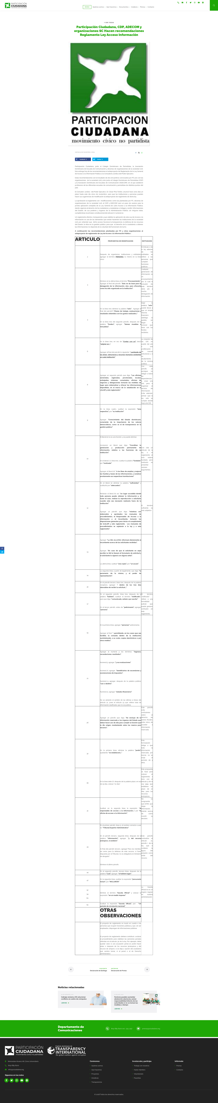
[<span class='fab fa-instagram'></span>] (194, 2)
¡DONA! (87, 7)
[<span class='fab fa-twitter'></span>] (190, 2)
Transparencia (96, 1082)
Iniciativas (95, 1078)
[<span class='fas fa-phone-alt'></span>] (178, 2)
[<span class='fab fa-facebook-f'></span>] (186, 2)
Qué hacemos (111, 7)
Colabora (134, 7)
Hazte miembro (139, 1070)
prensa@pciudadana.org (151, 1029)
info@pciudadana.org (16, 1069)
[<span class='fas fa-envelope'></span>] (182, 2)
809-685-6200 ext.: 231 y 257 (121, 1029)
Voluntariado (138, 1074)
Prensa (142, 7)
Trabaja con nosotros (141, 1066)
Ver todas (109, 22)
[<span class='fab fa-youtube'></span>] (198, 2)
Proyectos (95, 1074)
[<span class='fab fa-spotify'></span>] (202, 2)
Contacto (151, 7)
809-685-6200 (13, 1065)
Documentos (124, 7)
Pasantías (137, 1078)
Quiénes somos (98, 7)
